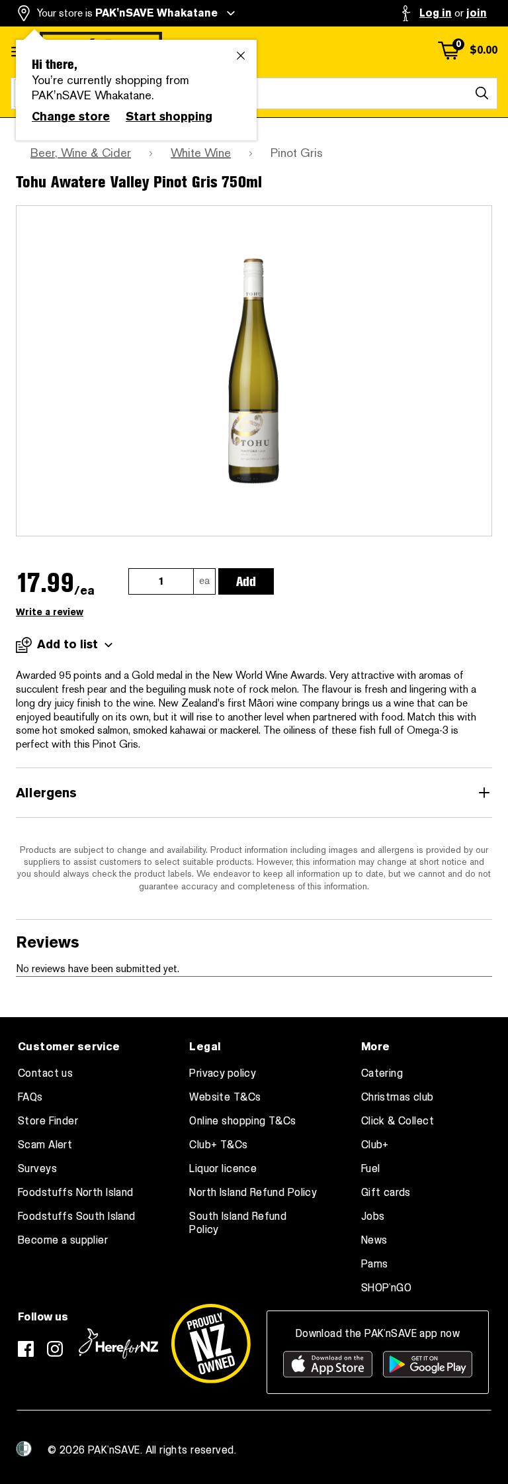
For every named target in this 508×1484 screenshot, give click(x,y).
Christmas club (397, 1097)
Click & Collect (397, 1121)
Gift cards (386, 1192)
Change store (71, 116)
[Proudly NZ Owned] (211, 1343)
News (374, 1240)
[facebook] (26, 1349)
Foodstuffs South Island (77, 1216)
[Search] (481, 93)
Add (246, 581)
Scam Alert (45, 1145)
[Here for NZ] (118, 1343)
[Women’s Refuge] (24, 1449)
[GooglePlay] (427, 1364)
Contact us (45, 1073)
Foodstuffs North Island (76, 1192)
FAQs (30, 1097)
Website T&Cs (225, 1097)
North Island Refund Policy (253, 1192)
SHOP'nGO (386, 1288)
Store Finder (48, 1121)
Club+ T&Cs (218, 1145)
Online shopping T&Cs (242, 1121)
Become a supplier (63, 1240)
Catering (382, 1073)
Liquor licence (223, 1168)
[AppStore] (327, 1364)
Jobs (373, 1216)
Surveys (37, 1168)
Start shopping (169, 116)
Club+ (375, 1145)
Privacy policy (222, 1073)
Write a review (49, 612)
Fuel (370, 1168)
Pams (374, 1264)
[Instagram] (55, 1349)
